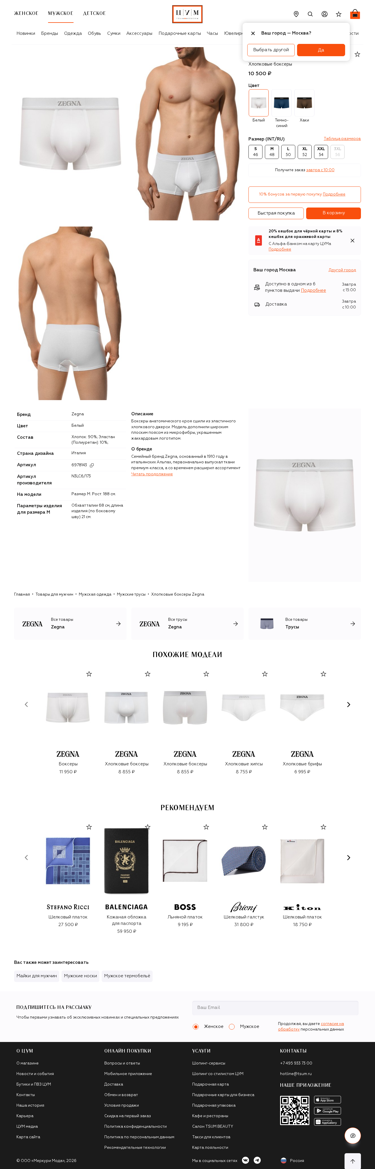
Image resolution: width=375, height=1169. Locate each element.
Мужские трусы (131, 595)
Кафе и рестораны (210, 1116)
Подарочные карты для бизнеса (223, 1095)
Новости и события (35, 1074)
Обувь (94, 33)
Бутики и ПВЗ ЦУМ (33, 1084)
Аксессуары (139, 33)
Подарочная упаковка (214, 1106)
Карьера (24, 1116)
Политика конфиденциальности (135, 1127)
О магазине (27, 1063)
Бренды (49, 33)
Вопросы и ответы (122, 1063)
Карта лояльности (210, 1148)
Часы (212, 33)
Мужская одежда (95, 595)
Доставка (113, 1084)
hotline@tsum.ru (296, 1074)
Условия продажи (121, 1106)
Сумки (113, 33)
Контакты (25, 1095)
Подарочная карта (210, 1084)
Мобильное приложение (128, 1074)
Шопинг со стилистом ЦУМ (217, 1074)
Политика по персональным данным (139, 1137)
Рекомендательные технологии (135, 1148)
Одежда (73, 33)
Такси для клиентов (211, 1137)
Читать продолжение (152, 474)
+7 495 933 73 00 (296, 1063)
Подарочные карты (179, 33)
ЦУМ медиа (27, 1127)
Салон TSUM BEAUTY (212, 1127)
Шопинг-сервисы (208, 1063)
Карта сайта (28, 1137)
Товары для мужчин (54, 595)
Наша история (30, 1106)
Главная (22, 595)
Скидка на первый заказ (127, 1116)
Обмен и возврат (121, 1095)
